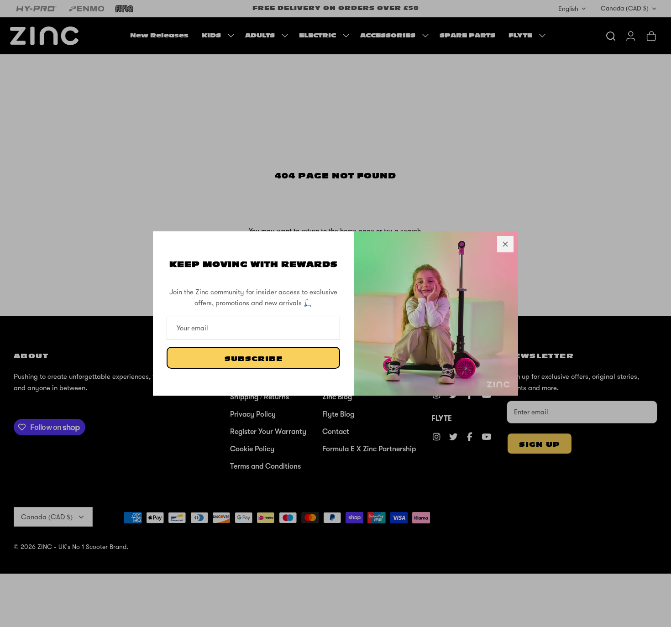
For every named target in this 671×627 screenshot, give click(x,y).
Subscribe (254, 358)
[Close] (505, 244)
